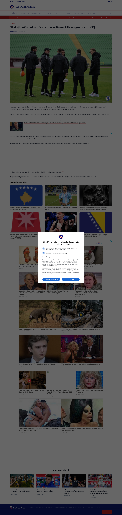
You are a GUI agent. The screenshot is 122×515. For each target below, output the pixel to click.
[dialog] (61, 257)
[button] (61, 257)
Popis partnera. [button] (53, 265)
